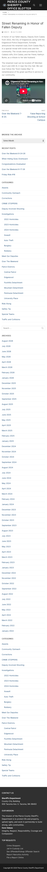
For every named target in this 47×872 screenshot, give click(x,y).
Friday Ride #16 (8, 174)
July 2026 (6, 346)
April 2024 (6, 488)
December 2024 (9, 446)
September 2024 (9, 462)
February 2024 (8, 499)
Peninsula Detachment (13, 293)
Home (5, 12)
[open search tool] (34, 5)
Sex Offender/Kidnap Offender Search (23, 851)
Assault (7, 235)
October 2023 (8, 520)
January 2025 (8, 441)
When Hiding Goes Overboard (15, 159)
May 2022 (6, 610)
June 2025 (6, 415)
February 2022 (8, 625)
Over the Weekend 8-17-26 (13, 169)
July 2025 (6, 409)
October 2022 (8, 583)
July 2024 (6, 473)
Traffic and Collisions (11, 319)
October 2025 (8, 394)
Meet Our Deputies (10, 256)
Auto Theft (8, 240)
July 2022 (6, 599)
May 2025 (6, 420)
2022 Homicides (11, 219)
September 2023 (9, 525)
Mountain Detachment (13, 288)
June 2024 (6, 478)
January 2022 (8, 631)
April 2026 (6, 362)
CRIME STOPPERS (9, 203)
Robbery (7, 251)
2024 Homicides (11, 230)
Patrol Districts (8, 267)
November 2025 (9, 388)
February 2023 (8, 562)
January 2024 (8, 504)
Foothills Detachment (13, 282)
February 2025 (8, 436)
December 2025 (9, 383)
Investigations (8, 214)
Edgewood (8, 277)
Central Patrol (10, 272)
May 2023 (6, 546)
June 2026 (6, 351)
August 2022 (7, 594)
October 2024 (8, 457)
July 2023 (6, 536)
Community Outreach (11, 193)
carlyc (6, 32)
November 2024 (9, 451)
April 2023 (6, 552)
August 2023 (7, 530)
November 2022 (9, 578)
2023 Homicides (11, 224)
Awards (5, 188)
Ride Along (6, 303)
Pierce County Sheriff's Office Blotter (19, 5)
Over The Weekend (10, 261)
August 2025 (7, 404)
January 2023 (8, 567)
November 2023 (9, 515)
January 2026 (8, 378)
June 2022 (6, 604)
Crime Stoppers (13, 845)
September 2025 (9, 399)
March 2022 (7, 620)
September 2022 (9, 589)
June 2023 (6, 541)
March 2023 (7, 557)
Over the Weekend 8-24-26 (13, 153)
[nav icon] (40, 5)
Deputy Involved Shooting (13, 209)
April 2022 (6, 615)
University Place (11, 298)
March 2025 (7, 430)
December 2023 (9, 509)
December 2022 (9, 573)
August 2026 (7, 341)
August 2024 (7, 467)
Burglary (7, 245)
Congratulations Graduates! (14, 164)
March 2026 (7, 367)
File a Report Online (15, 857)
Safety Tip (6, 309)
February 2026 (8, 372)
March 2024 (7, 494)
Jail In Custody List (15, 848)
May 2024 (6, 483)
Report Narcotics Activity (18, 854)
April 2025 (6, 425)
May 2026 (6, 357)
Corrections (7, 198)
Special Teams (8, 314)
